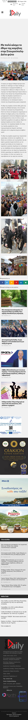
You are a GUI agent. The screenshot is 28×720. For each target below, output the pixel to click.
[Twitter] (10, 1)
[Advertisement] (14, 29)
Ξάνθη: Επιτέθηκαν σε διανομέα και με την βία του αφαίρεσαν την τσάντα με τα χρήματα (13, 612)
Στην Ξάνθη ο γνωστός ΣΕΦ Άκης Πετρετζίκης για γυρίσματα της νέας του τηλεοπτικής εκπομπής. (13, 602)
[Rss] (16, 1)
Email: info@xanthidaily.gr (9, 681)
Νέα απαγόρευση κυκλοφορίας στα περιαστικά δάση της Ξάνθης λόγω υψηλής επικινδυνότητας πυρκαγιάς (12, 311)
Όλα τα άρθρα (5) (6, 626)
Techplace (14, 713)
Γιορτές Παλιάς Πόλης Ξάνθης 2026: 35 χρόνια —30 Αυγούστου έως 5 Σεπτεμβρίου (13, 585)
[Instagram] (12, 1)
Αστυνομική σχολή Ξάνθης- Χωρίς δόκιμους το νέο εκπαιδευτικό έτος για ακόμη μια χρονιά (13, 341)
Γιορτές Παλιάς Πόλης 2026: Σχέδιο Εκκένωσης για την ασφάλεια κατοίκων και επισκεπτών (14, 578)
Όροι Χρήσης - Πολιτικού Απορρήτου (14, 714)
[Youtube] (14, 1)
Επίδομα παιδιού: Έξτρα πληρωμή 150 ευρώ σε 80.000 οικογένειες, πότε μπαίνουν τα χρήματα (13, 403)
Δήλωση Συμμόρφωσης (14, 716)
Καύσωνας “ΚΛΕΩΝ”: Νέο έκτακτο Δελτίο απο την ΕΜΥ (13, 617)
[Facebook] (8, 1)
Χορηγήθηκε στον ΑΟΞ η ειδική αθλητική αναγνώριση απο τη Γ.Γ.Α (12, 607)
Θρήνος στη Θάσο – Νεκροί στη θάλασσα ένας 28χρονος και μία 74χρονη (14, 622)
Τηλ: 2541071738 (7, 678)
